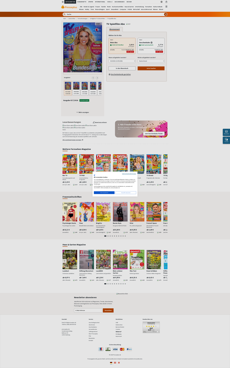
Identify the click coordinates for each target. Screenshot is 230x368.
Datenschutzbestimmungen (129, 174)
